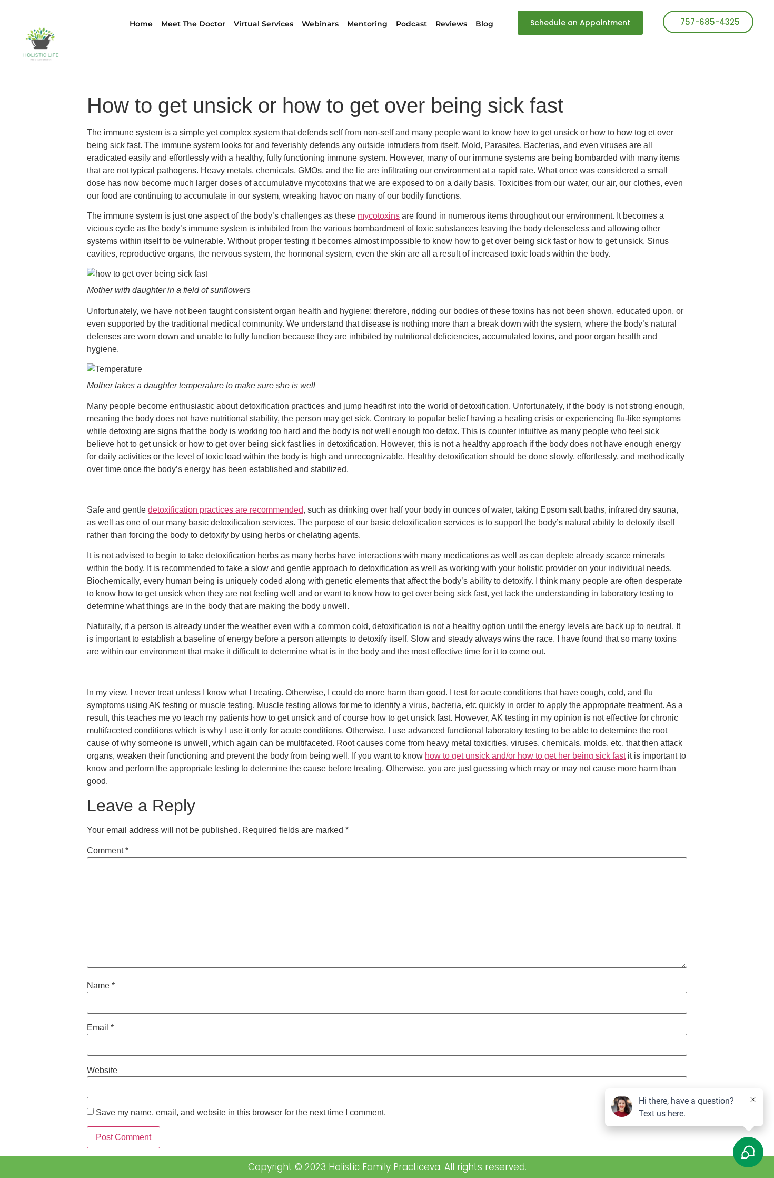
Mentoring (367, 23)
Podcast (411, 23)
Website (102, 1070)
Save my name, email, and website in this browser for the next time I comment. (241, 1112)
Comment (107, 851)
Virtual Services (263, 23)
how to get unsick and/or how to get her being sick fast (525, 755)
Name (101, 985)
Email (100, 1028)
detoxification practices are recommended (225, 509)
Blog (484, 23)
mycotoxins (379, 215)
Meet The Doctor (193, 23)
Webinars (320, 23)
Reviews (451, 23)
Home (141, 23)
